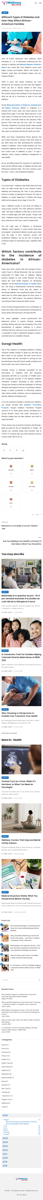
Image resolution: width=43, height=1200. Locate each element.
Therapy (5, 1092)
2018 (5, 1165)
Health (5, 13)
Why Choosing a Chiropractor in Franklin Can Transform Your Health (20, 715)
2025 (5, 1138)
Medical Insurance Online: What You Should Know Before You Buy (20, 897)
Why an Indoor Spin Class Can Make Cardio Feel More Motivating (24, 956)
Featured (5, 1052)
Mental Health (7, 1078)
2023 (5, 1146)
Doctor (4, 1049)
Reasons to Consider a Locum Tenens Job (20, 527)
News (3, 1081)
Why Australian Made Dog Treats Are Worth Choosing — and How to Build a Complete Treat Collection (25, 938)
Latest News (6, 1067)
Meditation (5, 1074)
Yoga (3, 1107)
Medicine (5, 1070)
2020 (5, 1157)
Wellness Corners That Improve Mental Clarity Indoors (21, 841)
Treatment (6, 1096)
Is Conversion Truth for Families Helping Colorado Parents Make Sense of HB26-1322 (21, 657)
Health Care (6, 1063)
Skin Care (5, 1089)
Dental (4, 1045)
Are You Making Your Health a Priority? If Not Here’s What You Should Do (22, 542)
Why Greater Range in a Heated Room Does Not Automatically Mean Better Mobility (25, 928)
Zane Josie (8, 612)
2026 (5, 1115)
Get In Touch (21, 1195)
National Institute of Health (25, 284)
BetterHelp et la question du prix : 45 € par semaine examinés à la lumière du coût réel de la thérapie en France (21, 598)
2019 (5, 1161)
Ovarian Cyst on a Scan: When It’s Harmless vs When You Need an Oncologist (19, 784)
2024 (5, 1142)
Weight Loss (6, 1099)
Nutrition (5, 1085)
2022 (5, 1150)
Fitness (4, 1056)
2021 (5, 1154)
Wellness (5, 1103)
